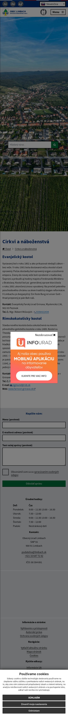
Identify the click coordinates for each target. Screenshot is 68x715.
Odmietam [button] (34, 710)
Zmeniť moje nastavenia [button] (34, 704)
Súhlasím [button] (34, 697)
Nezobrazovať (44, 335)
